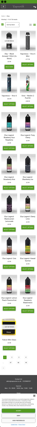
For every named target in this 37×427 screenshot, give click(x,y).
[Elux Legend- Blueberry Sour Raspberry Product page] (9, 122)
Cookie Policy (14, 424)
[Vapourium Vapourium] (18, 6)
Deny (18, 415)
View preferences (18, 420)
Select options (27, 64)
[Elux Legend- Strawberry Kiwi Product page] (9, 164)
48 (18, 362)
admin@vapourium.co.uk (13, 381)
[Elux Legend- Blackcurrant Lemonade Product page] (9, 203)
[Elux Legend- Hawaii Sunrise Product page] (28, 245)
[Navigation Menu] (3, 6)
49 (26, 362)
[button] (34, 396)
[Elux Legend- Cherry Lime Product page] (28, 203)
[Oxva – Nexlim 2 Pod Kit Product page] (28, 83)
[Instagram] (5, 2)
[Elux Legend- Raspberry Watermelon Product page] (28, 285)
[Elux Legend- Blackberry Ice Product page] (28, 164)
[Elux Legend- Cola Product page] (9, 245)
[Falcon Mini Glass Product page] (9, 327)
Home (3, 16)
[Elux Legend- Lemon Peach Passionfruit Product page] (9, 285)
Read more (9, 67)
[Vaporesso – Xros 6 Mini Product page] (28, 41)
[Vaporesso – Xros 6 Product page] (9, 83)
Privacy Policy (21, 424)
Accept (18, 411)
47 (10, 362)
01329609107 (27, 381)
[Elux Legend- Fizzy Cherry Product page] (28, 122)
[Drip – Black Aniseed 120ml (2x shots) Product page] (9, 41)
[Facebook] (2, 2)
